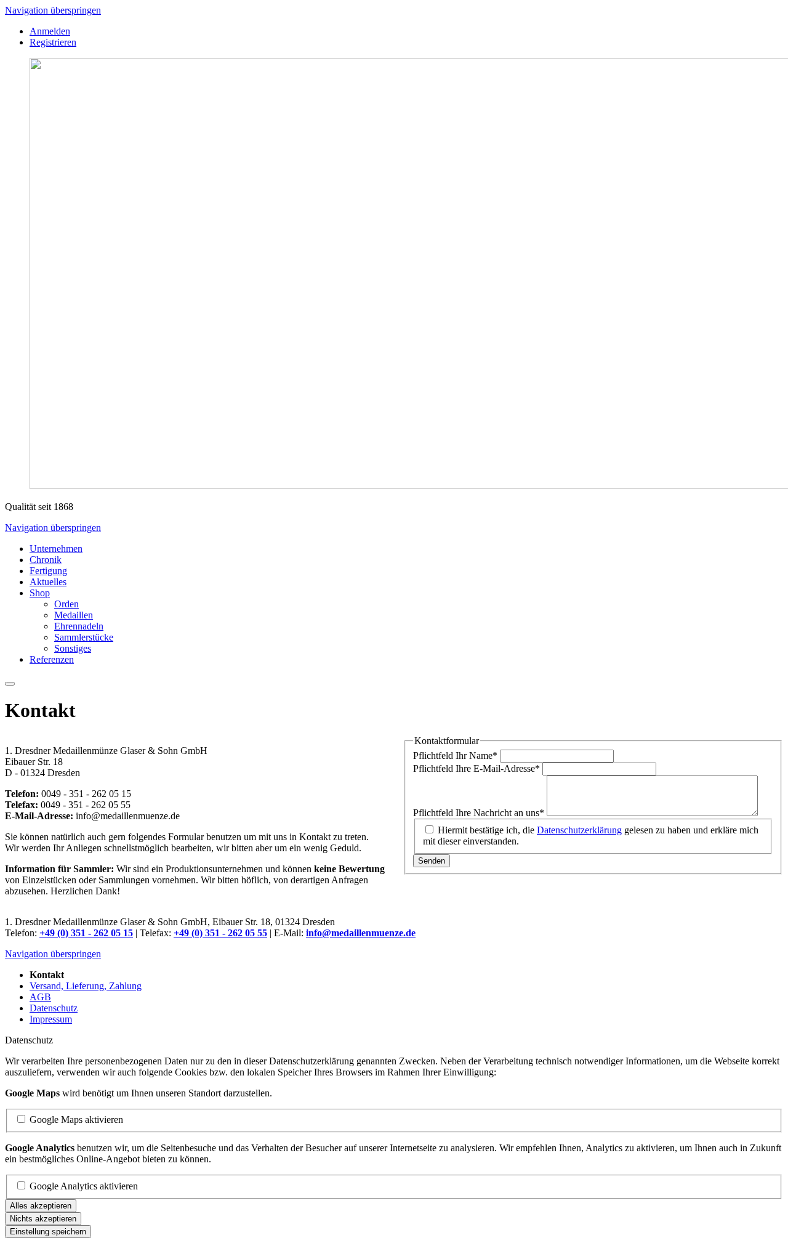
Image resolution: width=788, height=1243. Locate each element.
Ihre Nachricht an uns (478, 813)
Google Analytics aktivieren (84, 1186)
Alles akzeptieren (40, 1205)
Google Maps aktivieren (76, 1119)
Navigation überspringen (53, 10)
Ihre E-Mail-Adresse (476, 768)
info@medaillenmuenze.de (361, 933)
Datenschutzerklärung (579, 830)
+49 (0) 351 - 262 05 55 (220, 933)
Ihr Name (455, 755)
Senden (431, 860)
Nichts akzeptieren (43, 1218)
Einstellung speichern (48, 1231)
